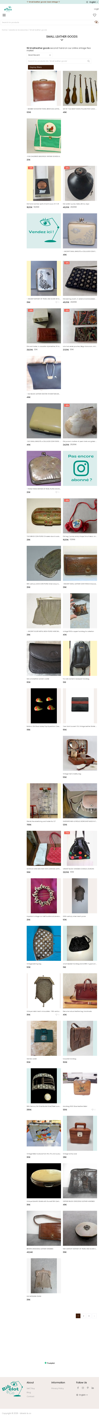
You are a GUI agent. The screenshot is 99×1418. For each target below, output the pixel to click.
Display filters (36, 67)
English (92, 2)
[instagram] (83, 1388)
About (30, 1382)
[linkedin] (92, 1388)
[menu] (4, 15)
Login (96, 9)
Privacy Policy (57, 1388)
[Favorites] (95, 15)
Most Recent (34, 55)
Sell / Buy (31, 1388)
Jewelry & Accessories (18, 30)
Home (4, 30)
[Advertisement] (18, 54)
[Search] (96, 22)
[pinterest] (88, 1388)
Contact (30, 1396)
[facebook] (78, 1388)
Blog (29, 1392)
